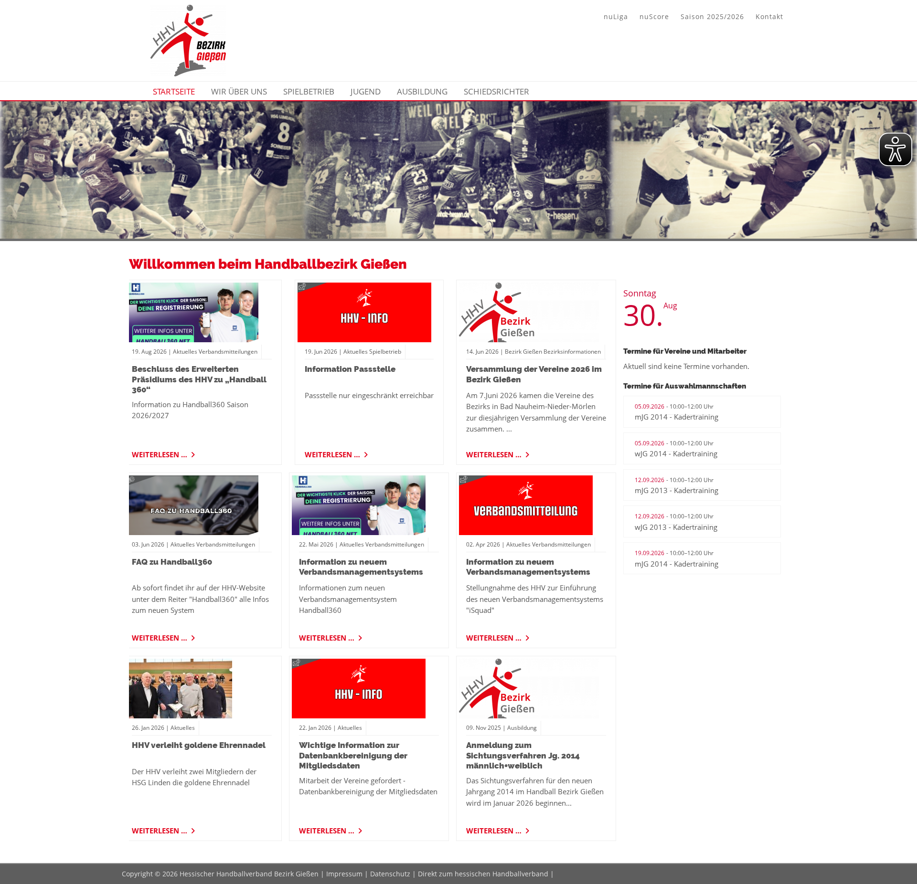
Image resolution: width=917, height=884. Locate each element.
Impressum (344, 873)
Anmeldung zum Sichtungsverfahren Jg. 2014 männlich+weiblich (523, 755)
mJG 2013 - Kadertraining (676, 490)
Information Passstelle (350, 369)
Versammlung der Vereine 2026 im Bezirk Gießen (534, 374)
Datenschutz (390, 873)
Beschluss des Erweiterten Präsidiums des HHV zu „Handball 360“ (199, 379)
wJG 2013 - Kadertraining (676, 527)
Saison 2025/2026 (712, 16)
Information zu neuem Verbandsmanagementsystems (361, 567)
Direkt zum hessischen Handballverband (483, 873)
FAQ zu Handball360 (172, 562)
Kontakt (769, 16)
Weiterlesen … (160, 453)
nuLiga (616, 16)
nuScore (654, 16)
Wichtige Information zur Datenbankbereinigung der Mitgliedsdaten (353, 755)
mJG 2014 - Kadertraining (676, 416)
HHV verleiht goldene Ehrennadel (199, 745)
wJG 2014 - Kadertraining (676, 453)
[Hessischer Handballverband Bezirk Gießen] (188, 73)
